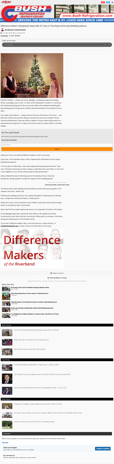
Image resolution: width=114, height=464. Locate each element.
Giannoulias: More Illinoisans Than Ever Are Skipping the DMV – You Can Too (40, 388)
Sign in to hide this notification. (9, 140)
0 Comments (4, 36)
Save (12, 36)
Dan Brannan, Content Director (15, 30)
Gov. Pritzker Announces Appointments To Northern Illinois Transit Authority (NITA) (42, 374)
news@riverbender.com (9, 226)
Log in (103, 2)
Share (18, 36)
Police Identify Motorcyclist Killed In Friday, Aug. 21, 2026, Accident (36, 365)
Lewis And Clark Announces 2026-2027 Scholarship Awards (34, 422)
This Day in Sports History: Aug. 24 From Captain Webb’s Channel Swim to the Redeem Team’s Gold (48, 413)
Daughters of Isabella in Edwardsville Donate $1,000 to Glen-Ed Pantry (38, 404)
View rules (5, 442)
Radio (108, 2)
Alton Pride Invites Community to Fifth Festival (29, 349)
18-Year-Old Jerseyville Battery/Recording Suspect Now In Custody (36, 330)
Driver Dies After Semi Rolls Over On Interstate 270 (31, 340)
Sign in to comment (103, 448)
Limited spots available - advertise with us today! (57, 184)
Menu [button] (112, 2)
